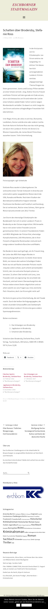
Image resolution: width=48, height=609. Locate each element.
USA (13, 543)
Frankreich (7, 519)
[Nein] (45, 603)
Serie (32, 539)
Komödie (5, 528)
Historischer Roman (26, 522)
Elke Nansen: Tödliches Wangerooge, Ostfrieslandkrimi (12, 429)
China (23, 514)
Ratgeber (25, 536)
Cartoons (18, 514)
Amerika (6, 514)
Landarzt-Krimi (31, 399)
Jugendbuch (13, 525)
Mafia (40, 532)
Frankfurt (36, 516)
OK (18, 605)
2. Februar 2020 (7, 38)
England (34, 514)
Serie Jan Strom (40, 399)
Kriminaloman (37, 528)
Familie (40, 514)
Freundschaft (16, 519)
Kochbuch (36, 524)
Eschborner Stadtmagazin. (18, 595)
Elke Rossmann (19, 38)
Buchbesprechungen (14, 399)
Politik (4, 536)
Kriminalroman (13, 531)
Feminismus (30, 516)
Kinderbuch (28, 525)
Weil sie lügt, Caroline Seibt (12, 563)
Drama (28, 514)
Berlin (12, 514)
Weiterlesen (26, 605)
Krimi (21, 527)
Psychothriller (11, 536)
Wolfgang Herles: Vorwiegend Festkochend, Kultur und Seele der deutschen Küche (35, 431)
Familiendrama (7, 516)
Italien (5, 525)
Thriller (7, 542)
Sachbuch (8, 539)
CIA (26, 514)
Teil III (5, 401)
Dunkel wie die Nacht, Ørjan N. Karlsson (16, 572)
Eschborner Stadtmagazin (24, 6)
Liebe (26, 532)
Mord (43, 532)
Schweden (18, 539)
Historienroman (25, 519)
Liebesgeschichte (33, 532)
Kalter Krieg (22, 525)
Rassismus (19, 536)
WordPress (40, 595)
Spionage (37, 539)
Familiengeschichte (20, 516)
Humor (37, 522)
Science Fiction (26, 539)
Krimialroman (28, 528)
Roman (32, 535)
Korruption (12, 528)
